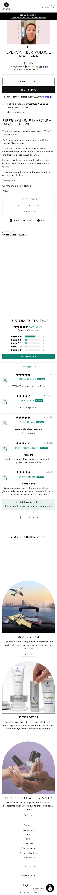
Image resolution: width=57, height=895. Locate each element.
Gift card (28, 843)
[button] (28, 66)
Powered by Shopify (28, 892)
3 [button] (29, 517)
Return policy (28, 848)
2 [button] (24, 517)
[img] (23, 374)
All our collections (28, 853)
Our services (29, 830)
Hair (28, 834)
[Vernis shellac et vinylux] (28, 767)
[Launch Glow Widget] (50, 888)
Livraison (28, 211)
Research (28, 825)
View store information (17, 112)
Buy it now (29, 90)
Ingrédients (28, 199)
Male (28, 839)
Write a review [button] (28, 356)
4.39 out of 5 (36, 326)
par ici (28, 654)
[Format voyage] (28, 607)
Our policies (28, 866)
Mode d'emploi (28, 205)
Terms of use (28, 857)
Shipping (18, 69)
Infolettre (28, 875)
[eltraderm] (28, 687)
